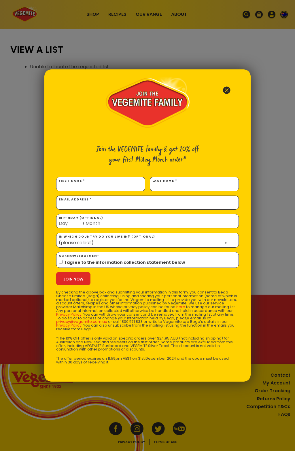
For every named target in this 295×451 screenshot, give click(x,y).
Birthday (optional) (81, 221)
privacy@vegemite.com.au (81, 321)
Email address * (75, 199)
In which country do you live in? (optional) (107, 236)
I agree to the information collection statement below (125, 262)
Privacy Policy (69, 314)
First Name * (72, 181)
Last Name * (164, 181)
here (180, 306)
